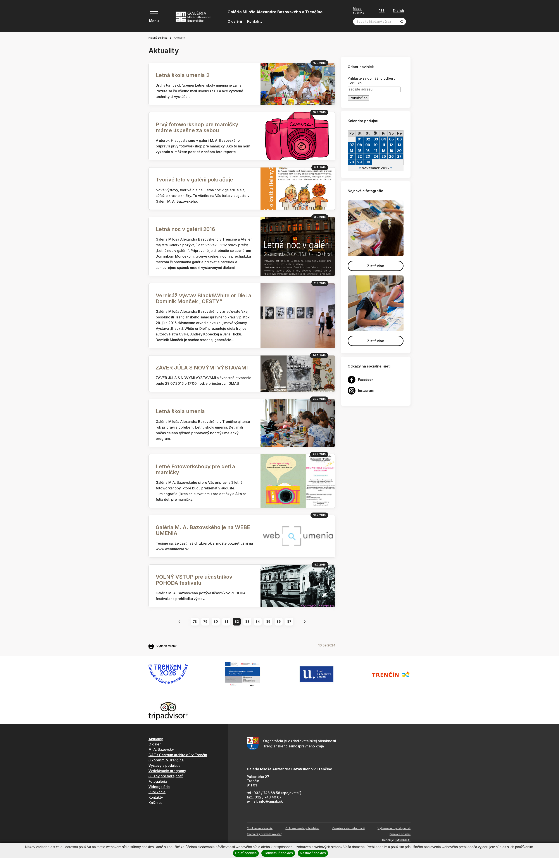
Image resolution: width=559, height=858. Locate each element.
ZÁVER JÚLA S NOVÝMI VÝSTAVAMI (202, 367)
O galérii (235, 21)
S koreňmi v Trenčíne (166, 760)
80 (216, 621)
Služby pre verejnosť (165, 776)
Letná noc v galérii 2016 (185, 229)
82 (237, 621)
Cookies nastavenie (260, 828)
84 (257, 621)
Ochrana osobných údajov (302, 828)
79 (205, 621)
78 (195, 621)
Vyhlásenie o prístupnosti (394, 828)
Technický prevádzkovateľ (264, 834)
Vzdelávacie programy (167, 771)
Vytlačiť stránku (167, 646)
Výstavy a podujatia (164, 765)
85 (268, 621)
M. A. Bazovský (161, 749)
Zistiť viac (375, 266)
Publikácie (157, 792)
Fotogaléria (157, 781)
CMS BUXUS (403, 840)
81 (226, 621)
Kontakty (254, 21)
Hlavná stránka (157, 37)
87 (289, 621)
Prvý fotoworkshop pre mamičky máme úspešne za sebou (197, 127)
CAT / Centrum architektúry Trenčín (177, 755)
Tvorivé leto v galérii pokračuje (194, 179)
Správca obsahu (400, 834)
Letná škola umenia (180, 411)
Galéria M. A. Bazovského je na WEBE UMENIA (203, 530)
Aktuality (155, 739)
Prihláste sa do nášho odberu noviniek (371, 80)
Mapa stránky (358, 10)
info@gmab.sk (271, 801)
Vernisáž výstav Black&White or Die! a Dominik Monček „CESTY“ (203, 298)
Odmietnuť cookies (278, 853)
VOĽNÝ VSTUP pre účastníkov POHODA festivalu (194, 580)
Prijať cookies (246, 853)
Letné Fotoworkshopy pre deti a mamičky (195, 469)
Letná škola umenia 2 (182, 75)
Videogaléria (159, 787)
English (398, 10)
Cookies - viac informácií (348, 828)
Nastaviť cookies (313, 853)
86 (278, 621)
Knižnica (155, 802)
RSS (382, 10)
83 (247, 621)
